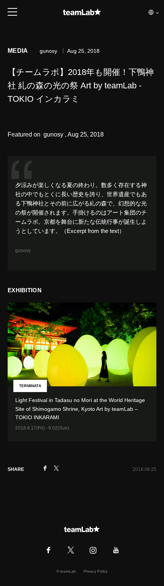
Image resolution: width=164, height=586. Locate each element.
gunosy (23, 250)
